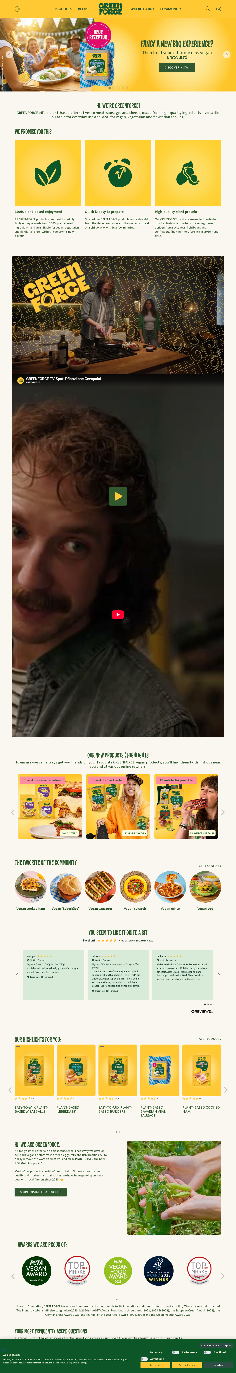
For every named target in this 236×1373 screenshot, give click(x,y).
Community (170, 9)
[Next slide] (226, 54)
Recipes (84, 8)
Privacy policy (128, 1346)
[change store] (17, 9)
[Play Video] (118, 496)
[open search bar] (208, 8)
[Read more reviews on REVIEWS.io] (202, 1012)
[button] (17, 975)
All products (210, 1038)
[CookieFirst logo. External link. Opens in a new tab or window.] (4, 1350)
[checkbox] (144, 1352)
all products (210, 866)
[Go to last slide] (9, 54)
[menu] (218, 9)
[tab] (109, 88)
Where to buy (142, 9)
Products (63, 9)
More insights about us (40, 1192)
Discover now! (177, 67)
